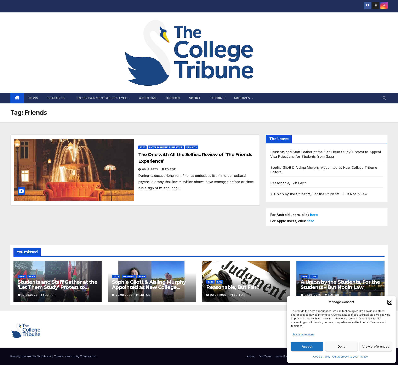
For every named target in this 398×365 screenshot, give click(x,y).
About (251, 356)
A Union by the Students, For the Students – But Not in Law (318, 194)
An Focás (147, 98)
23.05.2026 (219, 294)
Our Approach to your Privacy (350, 356)
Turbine (217, 98)
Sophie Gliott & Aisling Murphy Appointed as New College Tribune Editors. (149, 287)
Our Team (265, 356)
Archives (242, 98)
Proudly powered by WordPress (31, 356)
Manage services (303, 334)
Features (56, 98)
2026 (22, 276)
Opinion (172, 98)
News (33, 98)
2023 (142, 147)
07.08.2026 (124, 294)
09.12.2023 (150, 169)
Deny (341, 346)
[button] (390, 302)
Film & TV (191, 147)
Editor (170, 169)
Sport (195, 98)
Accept (307, 346)
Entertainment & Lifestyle (102, 98)
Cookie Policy (321, 356)
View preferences (375, 346)
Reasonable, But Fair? (288, 183)
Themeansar (88, 356)
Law (219, 281)
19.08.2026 (30, 294)
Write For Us (283, 356)
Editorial (129, 276)
